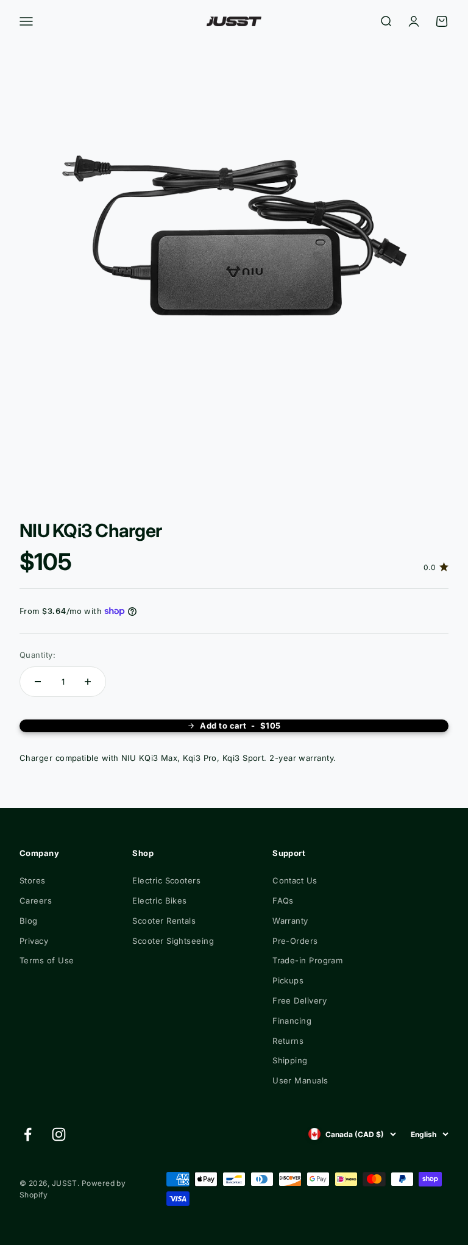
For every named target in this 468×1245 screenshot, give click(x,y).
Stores (33, 880)
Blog (29, 921)
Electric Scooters (166, 880)
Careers (36, 900)
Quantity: (37, 655)
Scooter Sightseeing (173, 941)
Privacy (34, 941)
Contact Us (294, 880)
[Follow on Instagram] (59, 1134)
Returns (287, 1041)
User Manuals (300, 1080)
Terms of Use (47, 960)
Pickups (287, 980)
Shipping (290, 1060)
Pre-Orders (295, 941)
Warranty (290, 921)
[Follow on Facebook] (28, 1134)
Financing (291, 1021)
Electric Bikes (159, 900)
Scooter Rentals (164, 921)
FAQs (283, 900)
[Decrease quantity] (37, 681)
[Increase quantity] (87, 681)
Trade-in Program (307, 960)
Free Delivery (299, 1000)
